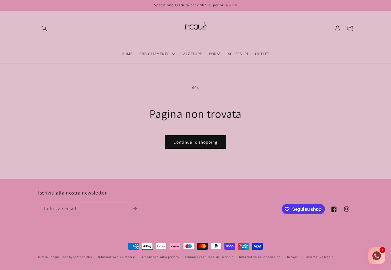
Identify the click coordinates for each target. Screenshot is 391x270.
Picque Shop (59, 257)
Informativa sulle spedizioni (260, 257)
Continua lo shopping (195, 142)
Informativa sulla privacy (160, 257)
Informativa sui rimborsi (116, 257)
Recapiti (293, 257)
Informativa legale (319, 257)
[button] (44, 28)
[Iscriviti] (134, 208)
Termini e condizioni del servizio (209, 257)
